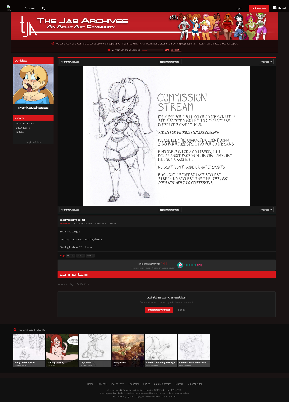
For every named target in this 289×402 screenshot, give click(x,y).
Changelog (133, 383)
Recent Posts (117, 383)
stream (70, 255)
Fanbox (20, 131)
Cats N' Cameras (162, 383)
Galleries (102, 383)
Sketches (171, 61)
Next (265, 61)
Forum (146, 383)
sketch (90, 255)
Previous (71, 61)
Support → (176, 49)
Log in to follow (33, 142)
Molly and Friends (25, 123)
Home (90, 383)
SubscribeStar (194, 383)
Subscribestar (23, 127)
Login (239, 8)
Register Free (159, 309)
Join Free (259, 8)
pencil (80, 255)
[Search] (43, 8)
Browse (29, 8)
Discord (179, 383)
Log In (181, 309)
